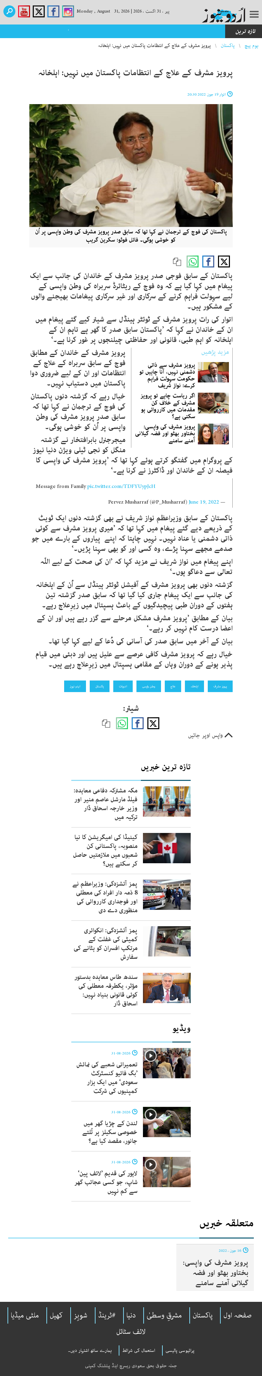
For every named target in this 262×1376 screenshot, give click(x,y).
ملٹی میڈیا (25, 1315)
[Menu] (254, 14)
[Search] (9, 11)
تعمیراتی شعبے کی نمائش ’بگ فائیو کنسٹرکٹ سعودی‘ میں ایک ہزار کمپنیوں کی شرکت (106, 1078)
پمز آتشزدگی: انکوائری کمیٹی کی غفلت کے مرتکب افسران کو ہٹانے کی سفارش (105, 944)
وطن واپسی (148, 686)
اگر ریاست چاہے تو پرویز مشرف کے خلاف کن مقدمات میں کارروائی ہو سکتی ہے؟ (168, 406)
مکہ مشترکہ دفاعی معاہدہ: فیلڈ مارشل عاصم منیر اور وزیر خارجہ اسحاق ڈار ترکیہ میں (105, 804)
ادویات (123, 686)
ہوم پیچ (252, 45)
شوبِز (80, 1315)
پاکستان (228, 45)
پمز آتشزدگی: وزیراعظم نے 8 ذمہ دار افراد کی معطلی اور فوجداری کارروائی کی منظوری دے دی (104, 897)
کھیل (56, 1315)
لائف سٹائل (131, 1331)
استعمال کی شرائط (138, 1350)
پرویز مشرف (220, 686)
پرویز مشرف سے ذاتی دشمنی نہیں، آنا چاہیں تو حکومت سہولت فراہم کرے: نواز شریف (167, 375)
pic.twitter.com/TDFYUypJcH (121, 486)
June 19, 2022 (204, 502)
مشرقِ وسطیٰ (164, 1315)
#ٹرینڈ (107, 1315)
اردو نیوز (75, 686)
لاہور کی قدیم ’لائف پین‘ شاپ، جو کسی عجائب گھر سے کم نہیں (105, 1182)
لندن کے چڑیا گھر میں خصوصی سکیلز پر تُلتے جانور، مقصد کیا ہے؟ (109, 1132)
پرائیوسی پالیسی (179, 1350)
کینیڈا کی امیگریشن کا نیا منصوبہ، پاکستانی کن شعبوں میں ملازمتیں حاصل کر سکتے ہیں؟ (105, 851)
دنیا (131, 1315)
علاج (173, 686)
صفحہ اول (237, 1315)
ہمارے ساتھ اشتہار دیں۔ (90, 1350)
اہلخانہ (194, 686)
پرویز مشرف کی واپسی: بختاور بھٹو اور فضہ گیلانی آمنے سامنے (165, 433)
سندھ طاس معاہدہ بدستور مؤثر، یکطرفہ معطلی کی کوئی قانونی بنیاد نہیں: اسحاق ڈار (105, 990)
